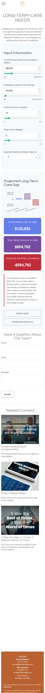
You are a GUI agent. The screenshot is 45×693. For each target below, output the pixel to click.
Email (3, 357)
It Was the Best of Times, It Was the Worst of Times (17, 539)
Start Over (22, 313)
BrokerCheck (7, 687)
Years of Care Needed (13, 129)
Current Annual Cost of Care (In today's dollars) (20, 61)
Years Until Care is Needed (15, 107)
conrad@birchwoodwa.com (22, 664)
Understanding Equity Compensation (14, 448)
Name (3, 342)
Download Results (22, 321)
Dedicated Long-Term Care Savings (19, 84)
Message (5, 372)
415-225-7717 (22, 670)
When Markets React (13, 493)
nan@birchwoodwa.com (22, 672)
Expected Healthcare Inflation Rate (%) (20, 152)
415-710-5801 (22, 662)
